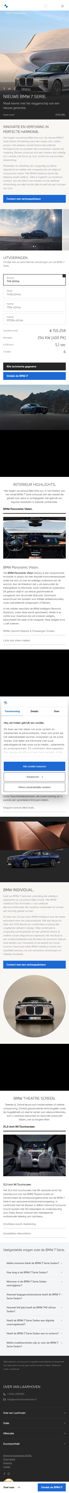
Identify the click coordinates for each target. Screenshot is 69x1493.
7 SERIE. (36, 10)
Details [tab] (35, 711)
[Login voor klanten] (56, 6)
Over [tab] (56, 711)
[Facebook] (4, 1473)
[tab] (34, 510)
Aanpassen (32, 776)
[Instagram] (9, 1473)
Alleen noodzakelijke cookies (34, 787)
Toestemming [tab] (12, 711)
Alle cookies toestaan (34, 766)
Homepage (9, 10)
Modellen (23, 10)
